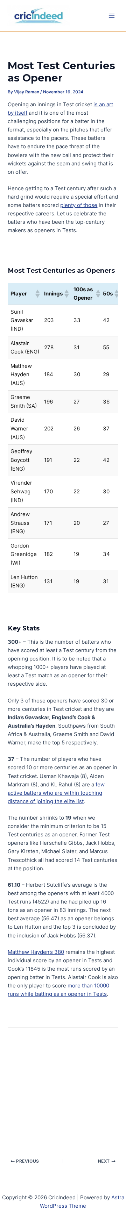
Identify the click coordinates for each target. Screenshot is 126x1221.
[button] (37, 294)
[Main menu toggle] (111, 15)
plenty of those (78, 205)
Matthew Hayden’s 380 (36, 952)
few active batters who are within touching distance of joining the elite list (56, 793)
